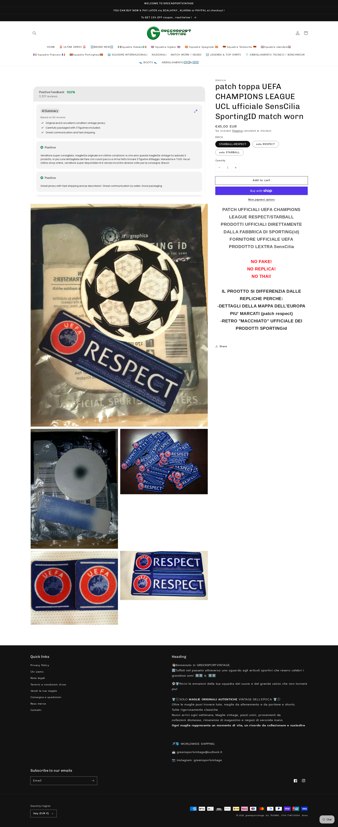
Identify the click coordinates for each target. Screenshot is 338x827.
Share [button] (223, 346)
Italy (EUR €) (41, 813)
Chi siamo (37, 672)
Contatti (36, 710)
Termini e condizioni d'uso (48, 684)
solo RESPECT (265, 144)
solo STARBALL (229, 152)
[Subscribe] (93, 781)
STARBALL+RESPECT (232, 144)
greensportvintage (254, 815)
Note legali (37, 678)
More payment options (261, 199)
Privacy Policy (39, 665)
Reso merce (38, 704)
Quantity (220, 160)
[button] (34, 33)
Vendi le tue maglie (43, 691)
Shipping (237, 130)
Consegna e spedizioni (45, 697)
